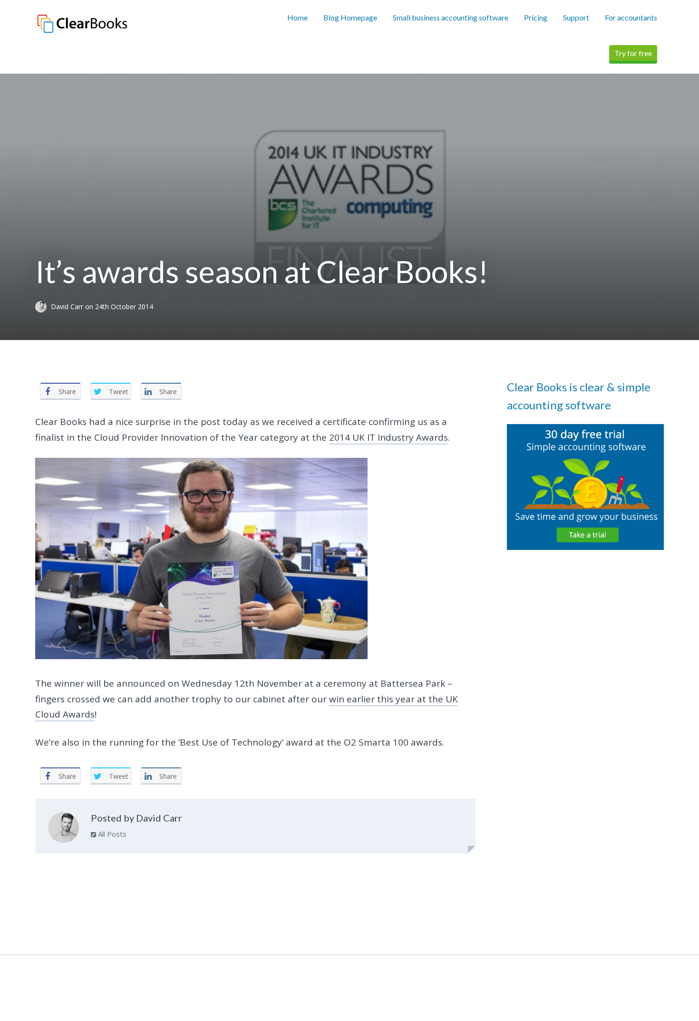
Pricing (535, 17)
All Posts (111, 834)
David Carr (68, 306)
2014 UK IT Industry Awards (388, 437)
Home (297, 17)
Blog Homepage (350, 17)
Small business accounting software (450, 17)
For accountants (631, 17)
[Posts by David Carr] (63, 829)
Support (576, 17)
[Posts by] (43, 306)
